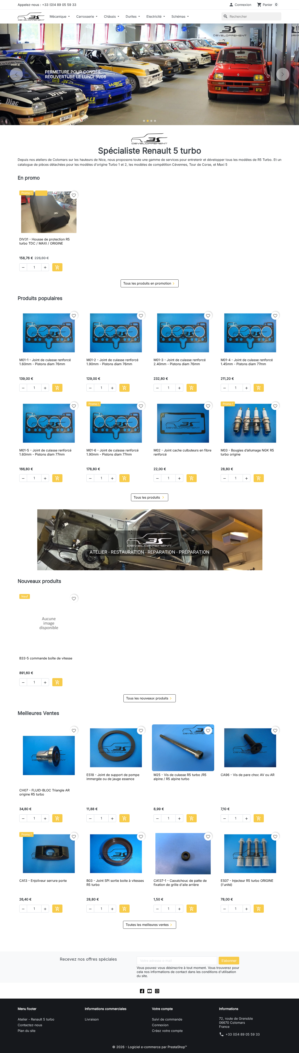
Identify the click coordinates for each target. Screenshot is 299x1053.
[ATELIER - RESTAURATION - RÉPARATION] (149, 539)
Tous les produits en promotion (149, 283)
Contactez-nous (30, 1025)
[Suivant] (282, 74)
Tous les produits (150, 497)
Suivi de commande (167, 1019)
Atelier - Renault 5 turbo (36, 1019)
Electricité (154, 16)
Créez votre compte (167, 1031)
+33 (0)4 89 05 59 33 (243, 1034)
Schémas (178, 16)
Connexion (160, 1025)
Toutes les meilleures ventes (150, 924)
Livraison (92, 1019)
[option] (149, 74)
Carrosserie (85, 16)
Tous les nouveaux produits (149, 698)
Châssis (110, 16)
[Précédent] (16, 74)
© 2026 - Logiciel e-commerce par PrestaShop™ (149, 1047)
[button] (240, 4)
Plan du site (26, 1031)
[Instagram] (157, 991)
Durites (131, 16)
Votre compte (162, 1009)
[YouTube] (149, 991)
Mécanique (58, 16)
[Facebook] (142, 991)
